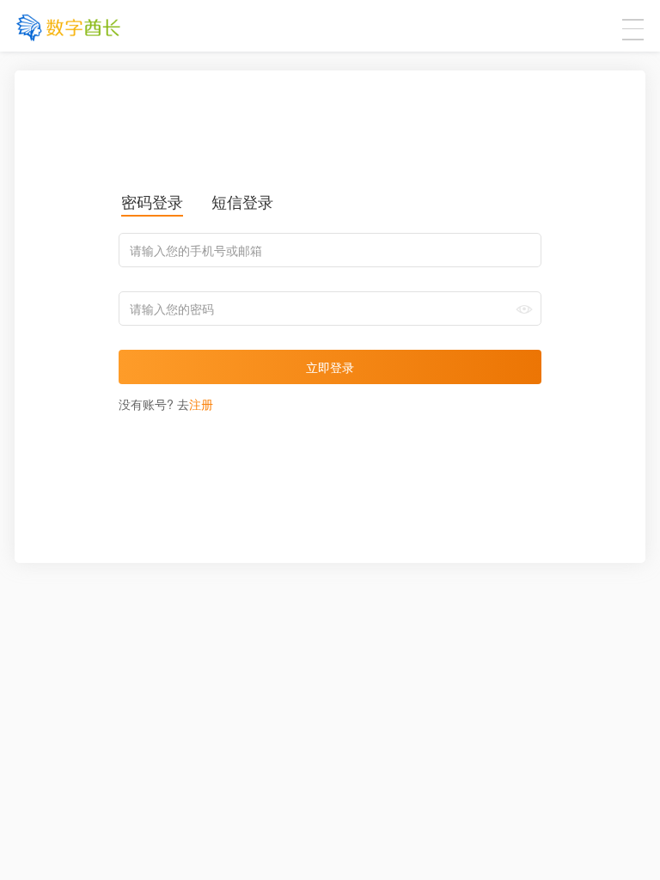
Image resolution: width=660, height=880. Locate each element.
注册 (201, 403)
